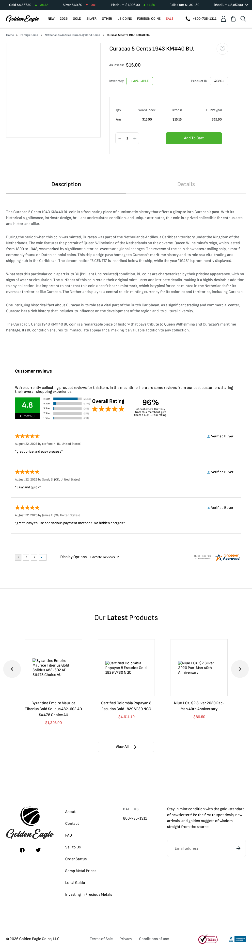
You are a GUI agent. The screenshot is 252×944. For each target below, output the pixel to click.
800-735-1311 (135, 818)
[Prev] (12, 669)
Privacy (126, 939)
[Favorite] (222, 49)
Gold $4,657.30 (28, 5)
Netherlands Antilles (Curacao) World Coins (72, 35)
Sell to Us (73, 847)
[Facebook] (22, 850)
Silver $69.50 (79, 5)
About (70, 811)
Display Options (73, 557)
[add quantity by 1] (134, 138)
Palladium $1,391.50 (184, 5)
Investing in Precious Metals (88, 894)
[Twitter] (38, 850)
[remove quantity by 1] (119, 138)
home (10, 35)
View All (122, 746)
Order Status (76, 859)
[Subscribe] (238, 848)
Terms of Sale (101, 939)
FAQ (68, 835)
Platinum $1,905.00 (133, 5)
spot (220, 815)
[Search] (243, 19)
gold (223, 809)
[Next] (240, 669)
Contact (72, 823)
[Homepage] (22, 18)
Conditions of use (154, 939)
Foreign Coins (29, 35)
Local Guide (75, 882)
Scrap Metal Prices (80, 871)
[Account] (223, 19)
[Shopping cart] (233, 19)
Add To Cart (194, 138)
